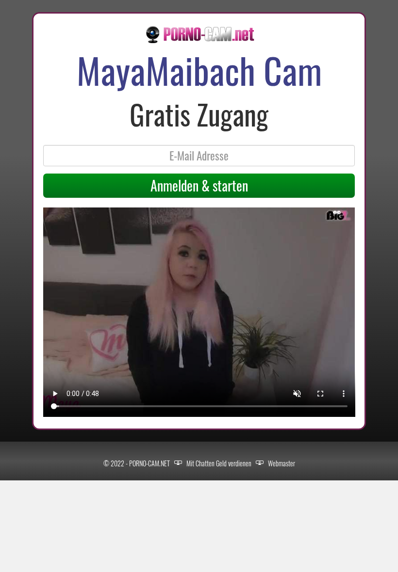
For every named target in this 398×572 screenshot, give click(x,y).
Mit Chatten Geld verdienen (218, 463)
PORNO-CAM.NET (149, 463)
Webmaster (281, 463)
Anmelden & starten (199, 185)
